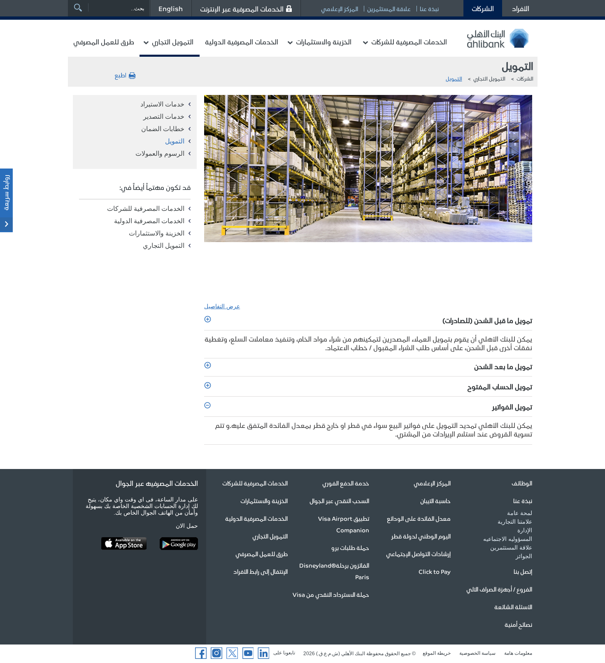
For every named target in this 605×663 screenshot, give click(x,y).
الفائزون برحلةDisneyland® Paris (334, 571)
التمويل (454, 78)
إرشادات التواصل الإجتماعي (418, 554)
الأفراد (520, 8)
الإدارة (524, 530)
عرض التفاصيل (222, 306)
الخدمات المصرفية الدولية (241, 41)
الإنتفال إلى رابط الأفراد (260, 571)
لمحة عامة (519, 513)
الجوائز (524, 556)
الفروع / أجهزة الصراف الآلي (499, 589)
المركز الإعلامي (339, 9)
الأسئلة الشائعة (513, 607)
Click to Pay (435, 571)
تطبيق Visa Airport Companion (343, 524)
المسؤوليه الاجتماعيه (507, 539)
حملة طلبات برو (350, 547)
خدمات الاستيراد (162, 104)
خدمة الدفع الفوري (345, 483)
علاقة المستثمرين (389, 9)
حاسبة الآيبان (435, 501)
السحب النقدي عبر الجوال (339, 501)
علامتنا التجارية (515, 521)
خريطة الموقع (437, 653)
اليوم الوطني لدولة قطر (421, 536)
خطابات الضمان (162, 129)
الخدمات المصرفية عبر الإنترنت (242, 8)
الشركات (483, 8)
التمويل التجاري (172, 41)
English (170, 8)
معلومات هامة (518, 653)
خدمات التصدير (163, 116)
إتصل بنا (523, 571)
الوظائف (522, 483)
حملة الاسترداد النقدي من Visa (331, 594)
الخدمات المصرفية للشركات (409, 41)
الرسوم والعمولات (159, 153)
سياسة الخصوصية (477, 653)
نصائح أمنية (518, 624)
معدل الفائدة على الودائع (419, 518)
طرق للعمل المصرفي (103, 41)
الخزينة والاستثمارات (323, 41)
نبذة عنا (429, 9)
